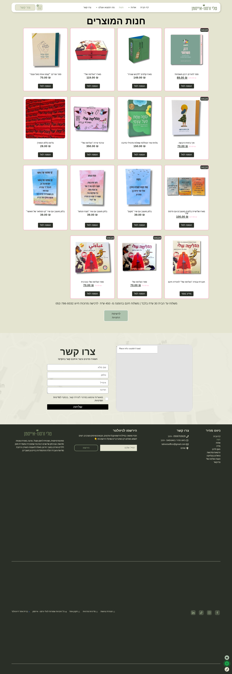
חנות (218, 439)
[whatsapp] (227, 663)
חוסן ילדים (216, 449)
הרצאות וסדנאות (213, 452)
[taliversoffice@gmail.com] (227, 657)
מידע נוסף (186, 293)
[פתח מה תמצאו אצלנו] (96, 7)
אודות (218, 443)
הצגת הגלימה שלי (213, 459)
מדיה (218, 446)
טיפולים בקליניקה (213, 456)
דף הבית (216, 436)
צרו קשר (217, 462)
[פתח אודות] (129, 7)
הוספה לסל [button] (186, 86)
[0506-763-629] (227, 669)
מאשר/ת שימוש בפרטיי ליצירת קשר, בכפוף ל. (78, 399)
